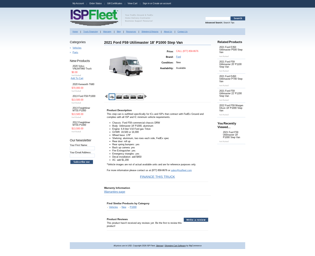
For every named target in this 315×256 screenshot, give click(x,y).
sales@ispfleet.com (181, 170)
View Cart (132, 3)
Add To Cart (77, 78)
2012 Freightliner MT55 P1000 (81, 123)
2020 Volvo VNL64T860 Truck (82, 67)
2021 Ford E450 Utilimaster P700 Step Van (230, 79)
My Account (78, 3)
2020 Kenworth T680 (83, 84)
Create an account (162, 3)
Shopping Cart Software (175, 246)
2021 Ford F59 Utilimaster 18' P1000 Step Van (231, 135)
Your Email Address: (80, 152)
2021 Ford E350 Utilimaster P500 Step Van (230, 50)
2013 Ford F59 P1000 (84, 96)
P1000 (133, 207)
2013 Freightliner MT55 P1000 (81, 109)
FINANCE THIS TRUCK (157, 177)
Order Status (95, 3)
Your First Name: (79, 145)
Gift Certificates (114, 3)
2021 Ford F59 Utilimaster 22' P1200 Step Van (230, 93)
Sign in (146, 3)
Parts (75, 52)
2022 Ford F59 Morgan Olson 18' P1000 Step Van (231, 108)
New (124, 207)
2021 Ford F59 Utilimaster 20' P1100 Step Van (230, 64)
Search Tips (229, 23)
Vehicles (77, 47)
